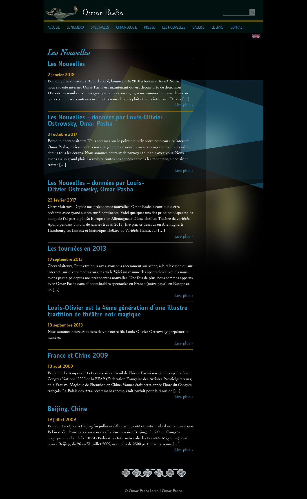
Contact (237, 27)
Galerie (198, 27)
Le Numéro (75, 27)
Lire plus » (183, 105)
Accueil (54, 27)
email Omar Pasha (167, 491)
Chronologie (126, 27)
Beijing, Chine (67, 409)
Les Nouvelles (173, 27)
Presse (149, 27)
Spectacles (100, 27)
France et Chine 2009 (78, 356)
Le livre (217, 27)
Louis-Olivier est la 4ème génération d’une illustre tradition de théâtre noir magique (117, 311)
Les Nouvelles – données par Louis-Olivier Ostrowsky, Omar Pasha (105, 120)
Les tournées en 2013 (77, 249)
